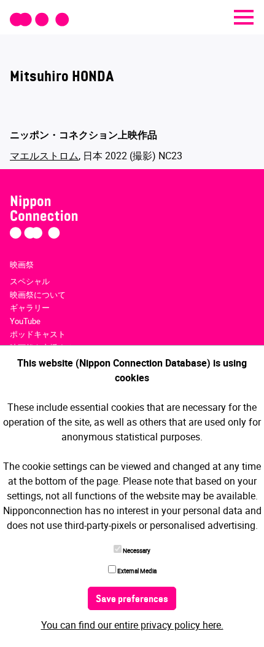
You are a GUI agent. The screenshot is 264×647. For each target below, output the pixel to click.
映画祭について (38, 294)
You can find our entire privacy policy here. (132, 625)
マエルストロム (44, 155)
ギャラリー (30, 307)
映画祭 (22, 264)
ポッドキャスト (38, 333)
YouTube (25, 321)
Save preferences (132, 600)
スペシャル (30, 281)
